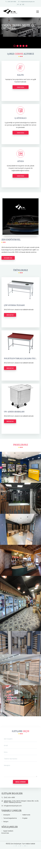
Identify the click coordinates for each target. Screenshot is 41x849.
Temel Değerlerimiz (10, 818)
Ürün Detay (10, 315)
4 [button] (23, 46)
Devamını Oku (8, 258)
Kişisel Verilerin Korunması (7, 832)
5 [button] (26, 46)
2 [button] (18, 46)
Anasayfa (6, 815)
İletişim (5, 822)
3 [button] (20, 46)
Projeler (24, 818)
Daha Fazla (20, 87)
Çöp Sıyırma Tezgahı (14, 305)
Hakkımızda (26, 815)
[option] (20, 27)
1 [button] (15, 46)
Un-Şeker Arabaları (14, 411)
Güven (20, 161)
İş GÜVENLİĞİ (20, 118)
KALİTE (20, 75)
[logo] (10, 11)
